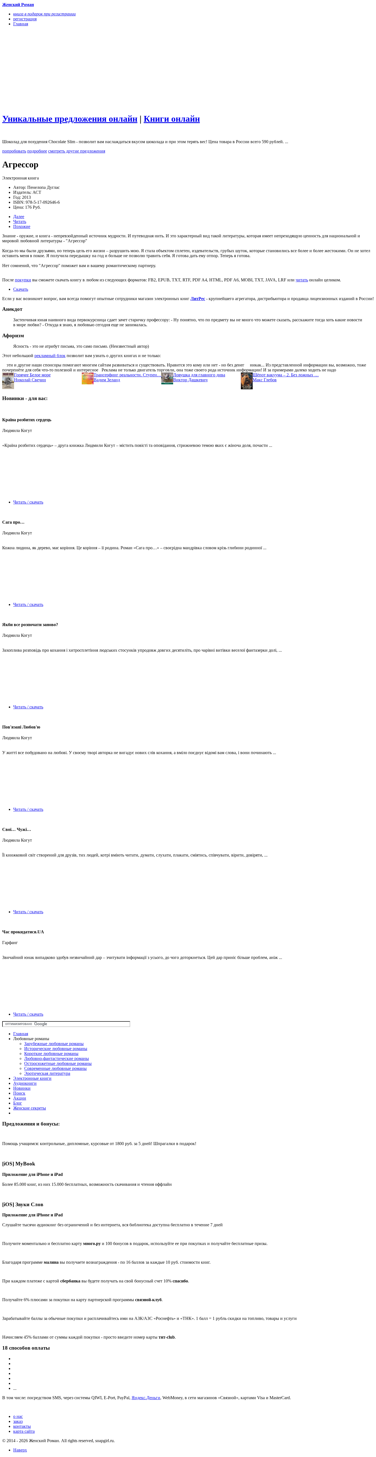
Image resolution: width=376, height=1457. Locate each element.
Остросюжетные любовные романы (58, 1063)
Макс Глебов (265, 379)
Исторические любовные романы (55, 1048)
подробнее (37, 151)
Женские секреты (29, 1108)
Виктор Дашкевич (190, 379)
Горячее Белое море (32, 375)
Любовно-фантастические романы (56, 1058)
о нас (18, 1416)
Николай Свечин (30, 379)
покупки (23, 280)
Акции (19, 1098)
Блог (17, 1103)
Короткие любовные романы (51, 1053)
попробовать (14, 151)
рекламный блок (50, 355)
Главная (20, 1033)
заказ (18, 1421)
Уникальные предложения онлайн (69, 119)
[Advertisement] (132, 69)
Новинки (22, 1088)
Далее (18, 216)
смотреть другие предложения (76, 151)
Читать (19, 221)
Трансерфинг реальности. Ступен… (127, 375)
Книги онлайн (172, 119)
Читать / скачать (28, 502)
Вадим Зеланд (107, 379)
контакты (22, 1426)
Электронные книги (32, 1078)
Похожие (21, 226)
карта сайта (24, 1431)
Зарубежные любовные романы (54, 1043)
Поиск (19, 1093)
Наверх (20, 1450)
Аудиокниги (25, 1083)
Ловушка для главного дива (199, 375)
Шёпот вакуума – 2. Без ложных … (286, 375)
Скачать (20, 289)
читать (302, 280)
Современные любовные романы (55, 1068)
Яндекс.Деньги (146, 1397)
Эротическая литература (47, 1073)
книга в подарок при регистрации (44, 14)
